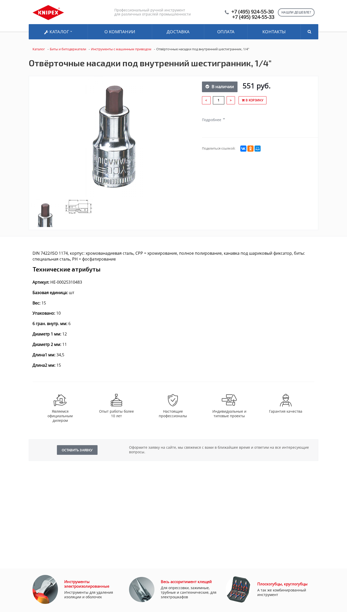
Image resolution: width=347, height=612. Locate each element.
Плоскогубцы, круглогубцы (282, 583)
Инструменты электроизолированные (86, 584)
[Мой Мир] (258, 149)
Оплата (226, 32)
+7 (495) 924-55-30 (252, 11)
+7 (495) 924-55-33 (253, 17)
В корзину (254, 100)
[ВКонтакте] (243, 149)
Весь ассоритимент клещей (186, 581)
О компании (119, 32)
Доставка (178, 32)
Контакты (274, 32)
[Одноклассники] (250, 149)
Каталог (59, 32)
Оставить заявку (77, 450)
